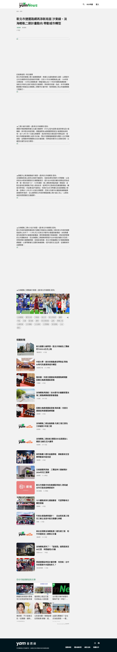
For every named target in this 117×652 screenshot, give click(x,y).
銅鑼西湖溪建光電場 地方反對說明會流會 (24, 597)
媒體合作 (96, 647)
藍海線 (31, 321)
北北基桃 (37, 324)
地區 (18, 321)
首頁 (17, 11)
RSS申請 (90, 4)
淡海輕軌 (20, 317)
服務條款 (68, 647)
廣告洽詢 (87, 647)
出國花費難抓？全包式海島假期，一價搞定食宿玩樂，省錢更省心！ (60, 617)
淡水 (61, 324)
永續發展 (20, 324)
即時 (21, 11)
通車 (37, 321)
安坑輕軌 (54, 324)
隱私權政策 (78, 647)
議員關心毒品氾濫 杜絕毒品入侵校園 (42, 597)
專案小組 (60, 321)
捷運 (60, 317)
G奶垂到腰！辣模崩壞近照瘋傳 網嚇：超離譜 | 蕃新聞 (42, 617)
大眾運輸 (46, 324)
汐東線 (36, 317)
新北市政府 (52, 317)
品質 (52, 321)
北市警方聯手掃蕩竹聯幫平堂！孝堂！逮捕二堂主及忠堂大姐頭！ (60, 597)
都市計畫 (29, 317)
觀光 (18, 328)
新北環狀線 (45, 321)
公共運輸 (29, 324)
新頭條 (19, 27)
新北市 (44, 317)
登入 (97, 4)
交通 (24, 321)
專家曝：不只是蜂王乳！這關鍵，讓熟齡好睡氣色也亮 (24, 617)
